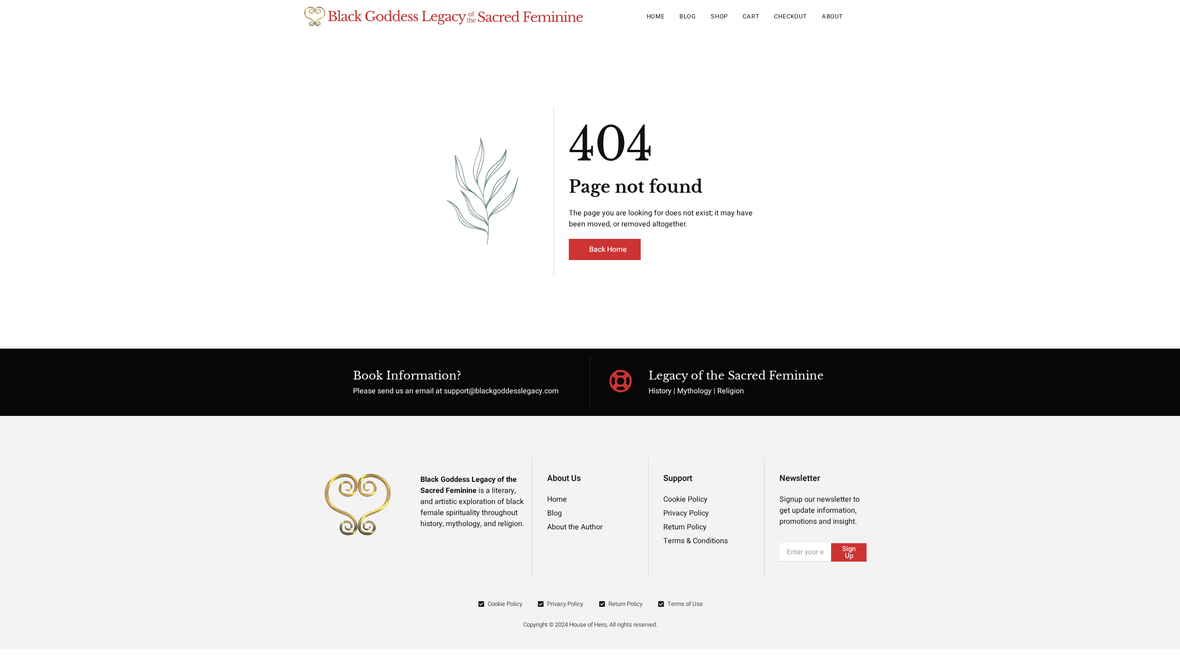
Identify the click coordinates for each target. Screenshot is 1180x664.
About (832, 16)
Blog (687, 16)
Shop (719, 16)
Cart (751, 16)
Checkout (790, 16)
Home (656, 16)
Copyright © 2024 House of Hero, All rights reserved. (590, 624)
